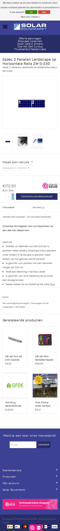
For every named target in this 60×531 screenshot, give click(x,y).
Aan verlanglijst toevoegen (15, 303)
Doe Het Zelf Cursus (30, 46)
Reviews (38, 207)
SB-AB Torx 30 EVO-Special (13, 358)
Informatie (8, 207)
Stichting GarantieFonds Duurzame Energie (13, 404)
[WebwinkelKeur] (30, 504)
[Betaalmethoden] (9, 526)
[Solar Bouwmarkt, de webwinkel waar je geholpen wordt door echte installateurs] (35, 26)
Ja (31, 12)
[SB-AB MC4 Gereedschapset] (45, 339)
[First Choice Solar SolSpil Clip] (45, 385)
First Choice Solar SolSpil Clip (42, 404)
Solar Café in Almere (30, 43)
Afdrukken (20, 307)
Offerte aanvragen (30, 38)
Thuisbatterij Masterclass (30, 49)
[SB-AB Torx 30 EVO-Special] (15, 339)
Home (5, 67)
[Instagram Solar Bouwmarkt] (36, 455)
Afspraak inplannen (30, 41)
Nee (44, 12)
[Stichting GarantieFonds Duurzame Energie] (15, 385)
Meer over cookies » (30, 17)
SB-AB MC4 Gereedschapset (44, 358)
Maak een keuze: (17, 162)
